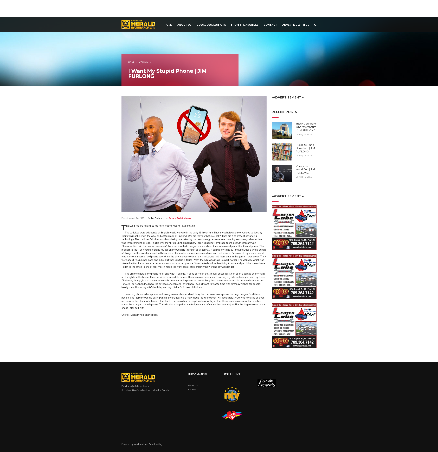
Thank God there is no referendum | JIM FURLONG (306, 127)
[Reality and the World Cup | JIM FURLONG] (282, 172)
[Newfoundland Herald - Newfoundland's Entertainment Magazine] (140, 24)
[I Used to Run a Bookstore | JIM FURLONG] (282, 151)
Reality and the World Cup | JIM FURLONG (305, 169)
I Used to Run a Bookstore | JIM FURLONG (305, 148)
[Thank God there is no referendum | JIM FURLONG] (282, 130)
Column (172, 218)
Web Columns (184, 218)
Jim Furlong (156, 218)
